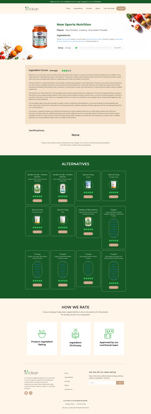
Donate (121, 8)
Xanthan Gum (67, 41)
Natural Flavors (92, 39)
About (97, 8)
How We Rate (109, 8)
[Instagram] (30, 393)
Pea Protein (66, 39)
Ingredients (78, 8)
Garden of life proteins (88, 210)
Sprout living (88, 175)
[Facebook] (26, 393)
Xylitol (100, 39)
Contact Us (68, 389)
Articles (89, 8)
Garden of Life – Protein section (37, 176)
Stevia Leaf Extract (79, 41)
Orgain (114, 210)
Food (68, 8)
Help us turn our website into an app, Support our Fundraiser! (75, 2)
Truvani (37, 254)
